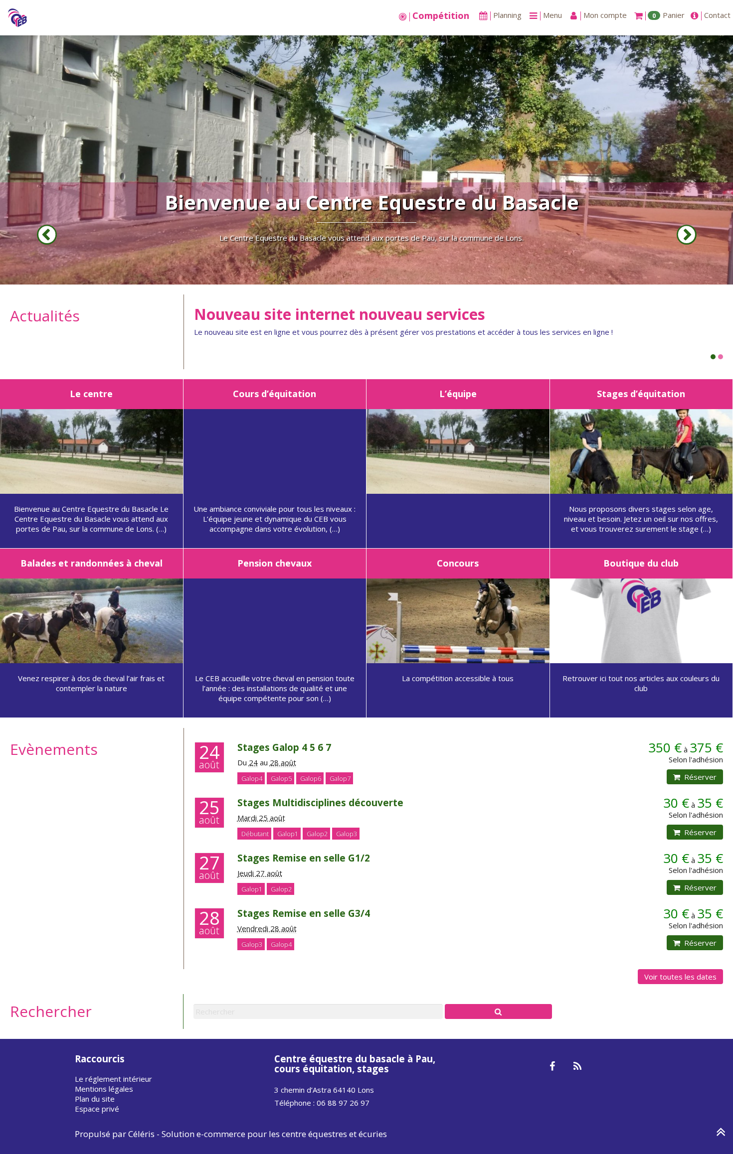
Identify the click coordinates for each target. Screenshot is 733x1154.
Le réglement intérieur (113, 1079)
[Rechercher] (498, 1011)
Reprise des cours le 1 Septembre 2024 (333, 314)
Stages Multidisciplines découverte (320, 802)
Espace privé (97, 1109)
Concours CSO (371, 202)
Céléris (141, 1134)
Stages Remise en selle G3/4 (303, 913)
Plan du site (95, 1099)
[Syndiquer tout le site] (577, 1067)
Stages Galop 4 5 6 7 (284, 747)
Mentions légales (104, 1089)
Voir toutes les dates (680, 977)
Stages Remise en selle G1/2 (303, 858)
